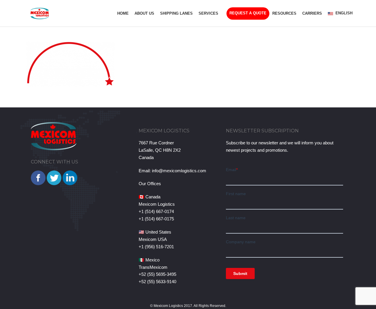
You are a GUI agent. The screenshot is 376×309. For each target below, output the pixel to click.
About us (144, 13)
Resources (284, 13)
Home (123, 13)
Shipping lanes (176, 13)
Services (208, 13)
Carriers (312, 13)
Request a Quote (247, 13)
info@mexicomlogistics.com (179, 170)
